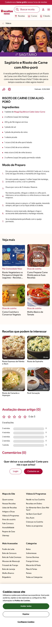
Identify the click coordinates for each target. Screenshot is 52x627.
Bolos (28, 549)
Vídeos (8, 23)
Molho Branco (8, 573)
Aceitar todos (26, 606)
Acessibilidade (8, 528)
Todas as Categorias (34, 577)
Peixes (28, 573)
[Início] (7, 12)
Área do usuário (9, 520)
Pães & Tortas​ (31, 569)
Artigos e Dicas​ (8, 512)
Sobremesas (31, 553)
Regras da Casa (8, 532)
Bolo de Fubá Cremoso (11, 557)
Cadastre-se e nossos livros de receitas (26, 2)
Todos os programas (34, 526)
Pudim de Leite (8, 549)
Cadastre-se (33, 471)
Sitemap (5, 536)
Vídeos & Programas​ (10, 516)
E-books (46, 16)
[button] (4, 89)
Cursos (34, 16)
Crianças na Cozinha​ (34, 522)
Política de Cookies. (23, 601)
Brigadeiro (6, 577)
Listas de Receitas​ (9, 508)
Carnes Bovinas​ (32, 557)
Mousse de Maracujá (11, 561)
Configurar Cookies (26, 622)
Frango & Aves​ (32, 561)
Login (15, 471)
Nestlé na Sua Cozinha (35, 500)
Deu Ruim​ (30, 518)
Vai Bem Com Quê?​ (34, 514)
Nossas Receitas (9, 504)
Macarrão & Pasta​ (33, 565)
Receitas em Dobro (34, 504)
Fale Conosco (8, 524)
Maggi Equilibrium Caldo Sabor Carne (29, 112)
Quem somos (7, 500)
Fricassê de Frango (10, 565)
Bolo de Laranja (8, 569)
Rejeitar (26, 614)
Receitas (21, 16)
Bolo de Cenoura (9, 553)
